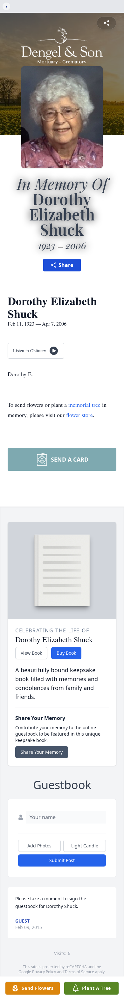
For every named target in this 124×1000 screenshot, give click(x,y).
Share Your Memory (42, 752)
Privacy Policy (44, 972)
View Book (31, 653)
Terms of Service (79, 972)
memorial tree (84, 404)
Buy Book (66, 653)
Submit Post (62, 860)
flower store (79, 415)
